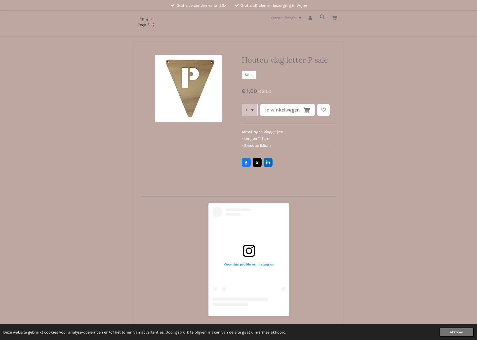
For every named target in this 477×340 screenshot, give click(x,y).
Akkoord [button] (456, 332)
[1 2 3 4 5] (250, 110)
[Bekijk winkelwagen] (334, 17)
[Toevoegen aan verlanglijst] (323, 110)
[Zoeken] (322, 16)
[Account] (310, 17)
